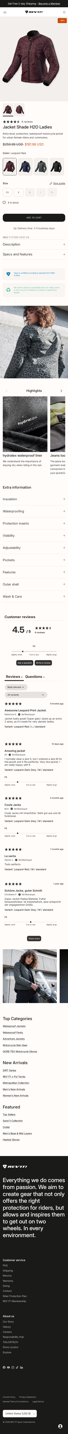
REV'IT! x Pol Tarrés (14, 1076)
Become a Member (49, 3)
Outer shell (11, 584)
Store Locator (10, 1347)
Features (9, 572)
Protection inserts (16, 523)
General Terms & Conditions (15, 1401)
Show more (34, 938)
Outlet (6, 1127)
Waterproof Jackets (14, 1026)
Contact (7, 1290)
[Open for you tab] (60, 1426)
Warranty (8, 1280)
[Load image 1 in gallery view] (34, 59)
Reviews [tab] (14, 677)
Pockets (9, 560)
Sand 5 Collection (13, 1120)
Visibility (9, 535)
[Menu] (5, 12)
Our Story (8, 1321)
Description (11, 244)
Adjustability (12, 548)
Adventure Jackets (14, 1038)
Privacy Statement (27, 1397)
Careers (7, 1331)
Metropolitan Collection (16, 1082)
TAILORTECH (10, 1342)
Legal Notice (38, 1401)
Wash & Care (12, 596)
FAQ (5, 1265)
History (7, 1326)
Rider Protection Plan (15, 1296)
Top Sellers (9, 1114)
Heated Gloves (11, 1139)
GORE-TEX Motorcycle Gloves (20, 1051)
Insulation (10, 499)
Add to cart (34, 217)
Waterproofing (13, 511)
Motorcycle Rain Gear (15, 1045)
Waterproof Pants (13, 1032)
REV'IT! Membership (14, 1301)
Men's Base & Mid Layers (17, 1133)
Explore (7, 1352)
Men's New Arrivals (14, 1089)
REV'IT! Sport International (22, 1422)
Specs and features (17, 254)
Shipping (8, 1270)
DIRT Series (9, 1070)
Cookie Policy (9, 1397)
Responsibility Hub (13, 1336)
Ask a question (25, 663)
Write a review (43, 663)
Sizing (6, 1285)
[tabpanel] (34, 814)
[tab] (35, 677)
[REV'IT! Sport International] (34, 12)
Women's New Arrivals (15, 1095)
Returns (7, 1275)
